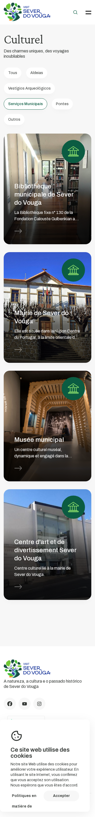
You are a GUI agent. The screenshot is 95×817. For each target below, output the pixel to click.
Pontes (62, 104)
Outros (14, 119)
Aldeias (36, 73)
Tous (12, 73)
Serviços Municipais (25, 104)
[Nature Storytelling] (27, 19)
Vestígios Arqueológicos (29, 88)
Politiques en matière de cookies (24, 797)
